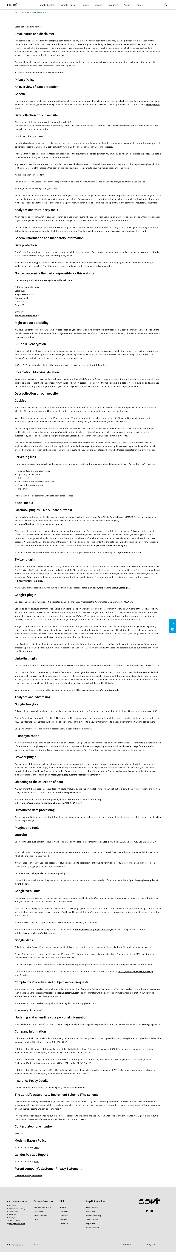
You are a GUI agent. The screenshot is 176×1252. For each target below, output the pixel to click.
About (127, 4)
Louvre (85, 4)
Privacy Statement (92, 1228)
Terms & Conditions (92, 1219)
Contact (139, 4)
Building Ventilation (40, 1215)
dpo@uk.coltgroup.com (26, 315)
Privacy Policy (91, 1211)
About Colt (63, 1219)
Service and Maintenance (42, 1207)
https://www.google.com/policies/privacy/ (37, 933)
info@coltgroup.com (148, 1024)
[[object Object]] (149, 1201)
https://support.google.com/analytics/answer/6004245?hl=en (51, 803)
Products (63, 1207)
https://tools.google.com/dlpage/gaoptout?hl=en (74, 774)
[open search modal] (166, 4)
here (56, 1108)
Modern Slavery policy (93, 1215)
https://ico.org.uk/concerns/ (28, 1010)
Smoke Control (47, 4)
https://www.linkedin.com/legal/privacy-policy (98, 690)
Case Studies (64, 1211)
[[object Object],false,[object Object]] (13, 5)
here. (36, 1147)
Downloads (64, 1215)
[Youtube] (151, 1211)
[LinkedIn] (146, 1211)
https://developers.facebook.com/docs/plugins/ (41, 524)
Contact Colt (64, 1223)
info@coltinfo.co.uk (17, 1223)
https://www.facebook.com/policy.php (109, 545)
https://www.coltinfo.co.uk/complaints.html (38, 996)
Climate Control (68, 4)
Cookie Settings (92, 1207)
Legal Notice (90, 1223)
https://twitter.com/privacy (30, 580)
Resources (113, 4)
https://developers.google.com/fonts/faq (94, 929)
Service (98, 4)
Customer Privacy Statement (28, 1175)
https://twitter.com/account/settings (110, 587)
